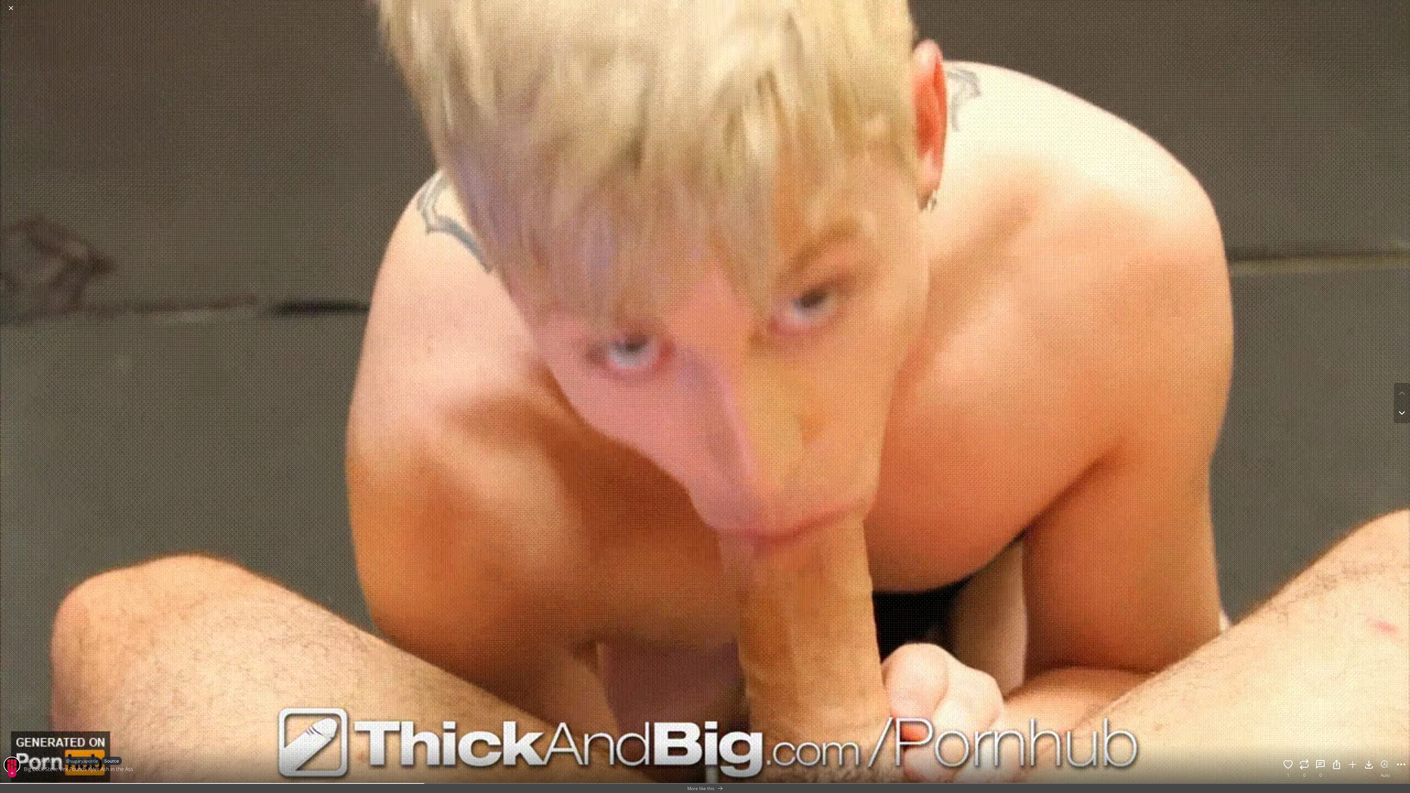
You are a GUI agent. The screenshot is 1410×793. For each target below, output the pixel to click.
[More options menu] (1402, 4)
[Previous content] (1402, 393)
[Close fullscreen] (11, 8)
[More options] (1401, 765)
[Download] (1369, 765)
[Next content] (1402, 413)
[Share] (1336, 765)
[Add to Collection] (1353, 765)
